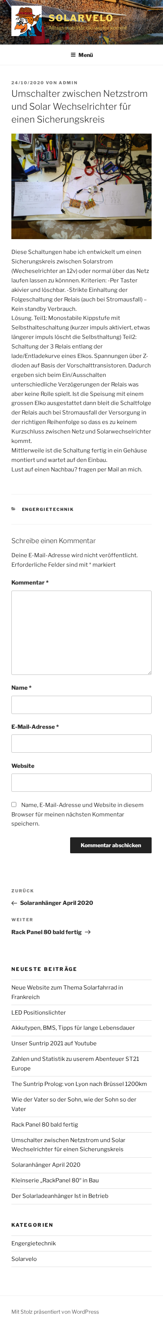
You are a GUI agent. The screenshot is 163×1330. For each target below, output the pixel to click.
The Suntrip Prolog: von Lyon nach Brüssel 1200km (79, 1084)
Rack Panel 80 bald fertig (44, 1124)
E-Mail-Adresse (35, 726)
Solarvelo (81, 18)
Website (22, 766)
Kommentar (30, 582)
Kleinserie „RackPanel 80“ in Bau (55, 1180)
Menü (85, 55)
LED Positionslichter (38, 1012)
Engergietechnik (48, 509)
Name (21, 687)
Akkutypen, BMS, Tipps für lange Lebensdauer (73, 1027)
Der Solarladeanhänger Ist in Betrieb (59, 1196)
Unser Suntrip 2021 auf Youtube (54, 1043)
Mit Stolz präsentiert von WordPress (55, 1311)
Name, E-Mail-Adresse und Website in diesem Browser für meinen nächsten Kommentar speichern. (77, 814)
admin (68, 82)
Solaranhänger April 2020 (45, 1164)
